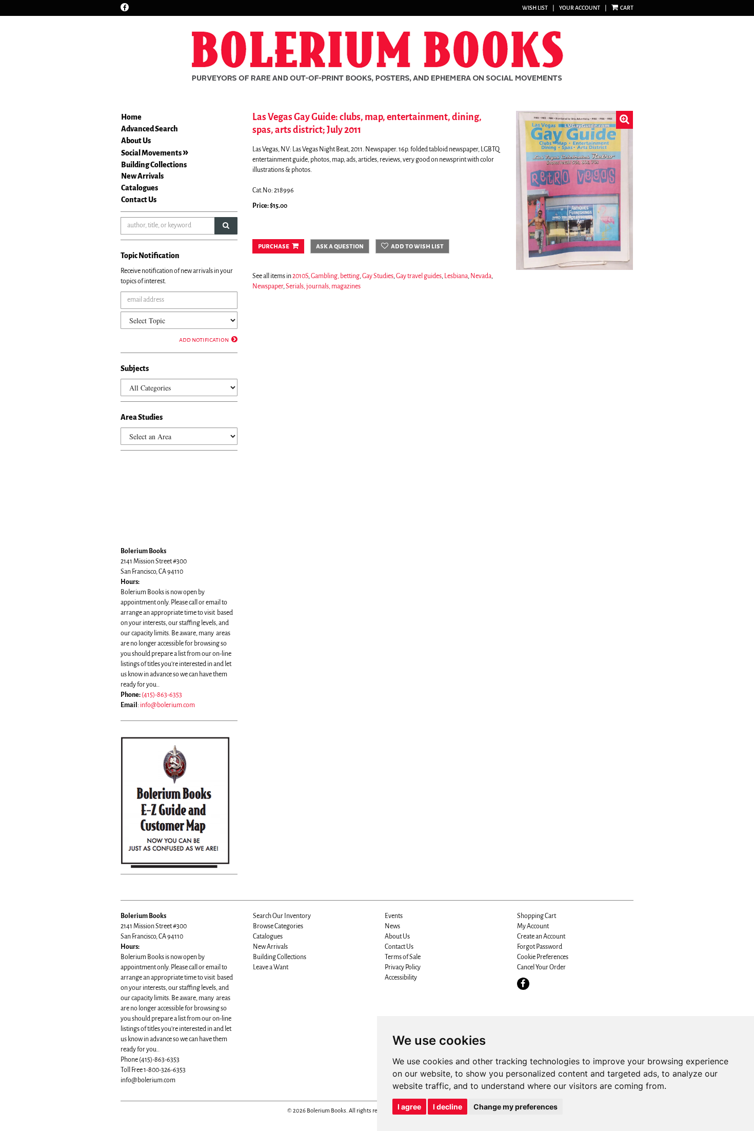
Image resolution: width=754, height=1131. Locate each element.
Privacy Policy (403, 967)
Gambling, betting (335, 276)
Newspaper (267, 286)
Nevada (480, 276)
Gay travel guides (419, 276)
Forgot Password (539, 946)
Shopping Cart (536, 916)
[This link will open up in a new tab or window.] (175, 802)
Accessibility (401, 977)
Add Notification (204, 339)
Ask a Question (340, 246)
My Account (533, 926)
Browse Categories (278, 926)
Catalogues (139, 188)
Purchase (273, 246)
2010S (300, 276)
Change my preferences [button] (515, 1106)
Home (131, 117)
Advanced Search (149, 129)
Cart (626, 8)
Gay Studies (377, 276)
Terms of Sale (403, 957)
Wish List (535, 8)
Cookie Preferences (542, 957)
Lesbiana (456, 276)
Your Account (579, 8)
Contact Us (138, 200)
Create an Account (541, 936)
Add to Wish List (417, 246)
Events (394, 916)
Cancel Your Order (541, 967)
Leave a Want (270, 967)
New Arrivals (142, 176)
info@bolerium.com (167, 705)
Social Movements (151, 153)
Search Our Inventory (282, 916)
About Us (136, 140)
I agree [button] (409, 1106)
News (392, 926)
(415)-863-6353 (162, 694)
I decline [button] (447, 1106)
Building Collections (154, 165)
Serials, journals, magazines (323, 286)
